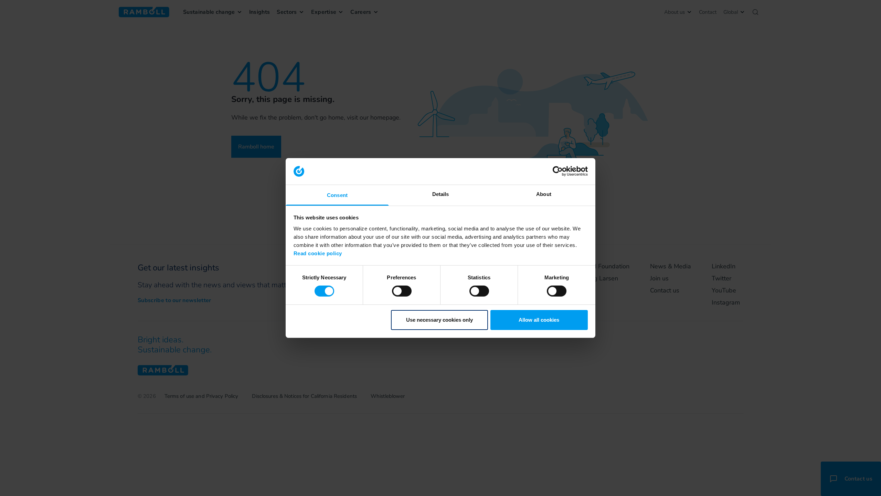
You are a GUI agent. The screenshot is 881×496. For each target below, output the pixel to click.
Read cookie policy (318, 253)
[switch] (402, 291)
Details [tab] (440, 194)
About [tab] (543, 194)
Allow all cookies (539, 320)
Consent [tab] (337, 195)
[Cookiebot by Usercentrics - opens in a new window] (558, 171)
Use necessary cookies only (439, 320)
